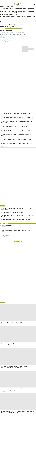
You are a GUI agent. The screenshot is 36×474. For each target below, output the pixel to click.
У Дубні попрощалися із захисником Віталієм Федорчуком (14, 126)
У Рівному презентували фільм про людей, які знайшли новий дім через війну (17, 135)
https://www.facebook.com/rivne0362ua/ (13, 28)
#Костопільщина (14, 34)
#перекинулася (19, 34)
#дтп (10, 34)
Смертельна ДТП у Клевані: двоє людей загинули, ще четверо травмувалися (16, 208)
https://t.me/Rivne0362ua (17, 24)
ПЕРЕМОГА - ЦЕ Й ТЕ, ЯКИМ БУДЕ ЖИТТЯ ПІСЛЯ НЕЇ (12, 322)
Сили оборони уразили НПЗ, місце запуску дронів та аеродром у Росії (16, 130)
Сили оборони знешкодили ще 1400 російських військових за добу (16, 139)
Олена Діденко (5, 36)
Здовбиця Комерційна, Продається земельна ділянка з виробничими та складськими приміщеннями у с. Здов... (17, 412)
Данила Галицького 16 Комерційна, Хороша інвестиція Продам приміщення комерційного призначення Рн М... (15, 389)
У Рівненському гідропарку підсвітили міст (12, 212)
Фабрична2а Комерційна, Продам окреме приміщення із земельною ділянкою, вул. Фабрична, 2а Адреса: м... (16, 344)
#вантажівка (23, 34)
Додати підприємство (18, 241)
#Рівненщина (7, 34)
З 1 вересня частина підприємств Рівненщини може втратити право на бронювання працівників (16, 220)
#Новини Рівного (2, 34)
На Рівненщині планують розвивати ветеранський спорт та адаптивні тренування (16, 144)
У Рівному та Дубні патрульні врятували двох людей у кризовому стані (17, 117)
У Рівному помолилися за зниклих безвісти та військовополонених (16, 113)
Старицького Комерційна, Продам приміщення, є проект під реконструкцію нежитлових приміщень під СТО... (14, 367)
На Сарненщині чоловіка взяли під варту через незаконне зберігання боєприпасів (16, 122)
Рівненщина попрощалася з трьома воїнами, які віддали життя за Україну (17, 215)
